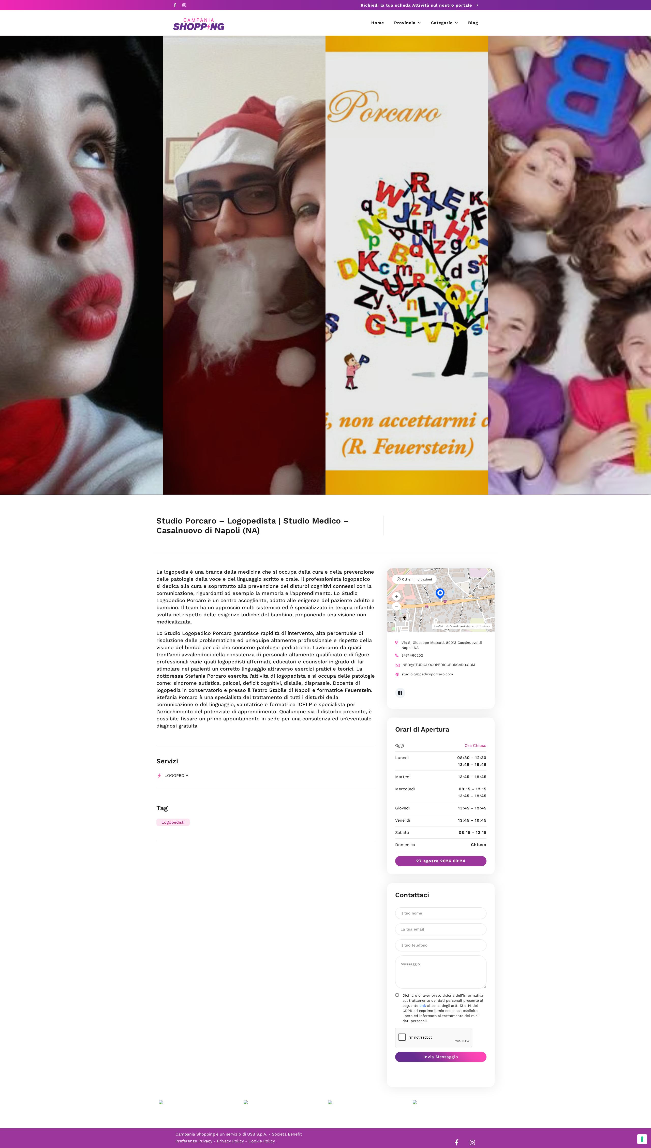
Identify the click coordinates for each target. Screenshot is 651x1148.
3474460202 (412, 655)
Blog (473, 22)
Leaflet (438, 626)
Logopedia (176, 775)
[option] (81, 265)
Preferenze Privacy (193, 1141)
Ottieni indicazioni (417, 579)
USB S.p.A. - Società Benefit (274, 1134)
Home (377, 22)
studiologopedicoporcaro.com (427, 674)
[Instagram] (184, 5)
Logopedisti (173, 822)
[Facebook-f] (175, 5)
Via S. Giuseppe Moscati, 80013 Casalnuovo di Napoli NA (442, 645)
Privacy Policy (230, 1141)
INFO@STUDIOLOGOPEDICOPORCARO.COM (438, 665)
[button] (396, 596)
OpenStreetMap (460, 626)
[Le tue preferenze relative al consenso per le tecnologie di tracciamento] (642, 1139)
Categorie (442, 22)
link (423, 1006)
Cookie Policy (261, 1141)
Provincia (405, 22)
